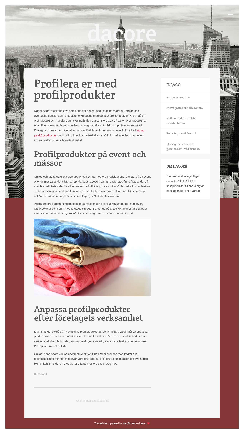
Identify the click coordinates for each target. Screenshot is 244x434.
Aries (143, 423)
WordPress (129, 423)
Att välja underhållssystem (184, 108)
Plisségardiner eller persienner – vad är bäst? (183, 146)
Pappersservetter (178, 97)
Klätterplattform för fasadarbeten (180, 120)
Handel (42, 374)
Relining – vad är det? (181, 133)
